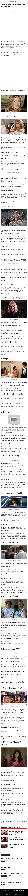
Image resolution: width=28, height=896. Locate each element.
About (9, 890)
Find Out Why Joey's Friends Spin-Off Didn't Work (20, 820)
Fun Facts (3, 861)
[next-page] (4, 851)
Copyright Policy (15, 890)
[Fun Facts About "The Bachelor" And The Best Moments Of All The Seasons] (4, 846)
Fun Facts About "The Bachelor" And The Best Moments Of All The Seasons (17, 846)
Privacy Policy (21, 890)
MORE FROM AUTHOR (17, 827)
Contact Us (5, 890)
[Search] (26, 1)
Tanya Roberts (16, 473)
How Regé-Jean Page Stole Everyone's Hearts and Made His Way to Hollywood (17, 833)
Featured (3, 834)
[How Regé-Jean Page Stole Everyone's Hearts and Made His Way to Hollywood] (4, 832)
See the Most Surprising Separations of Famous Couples (6, 821)
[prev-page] (2, 851)
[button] (2, 1)
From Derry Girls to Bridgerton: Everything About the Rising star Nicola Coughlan (17, 839)
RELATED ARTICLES (6, 827)
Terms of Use (14, 892)
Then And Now (4, 876)
